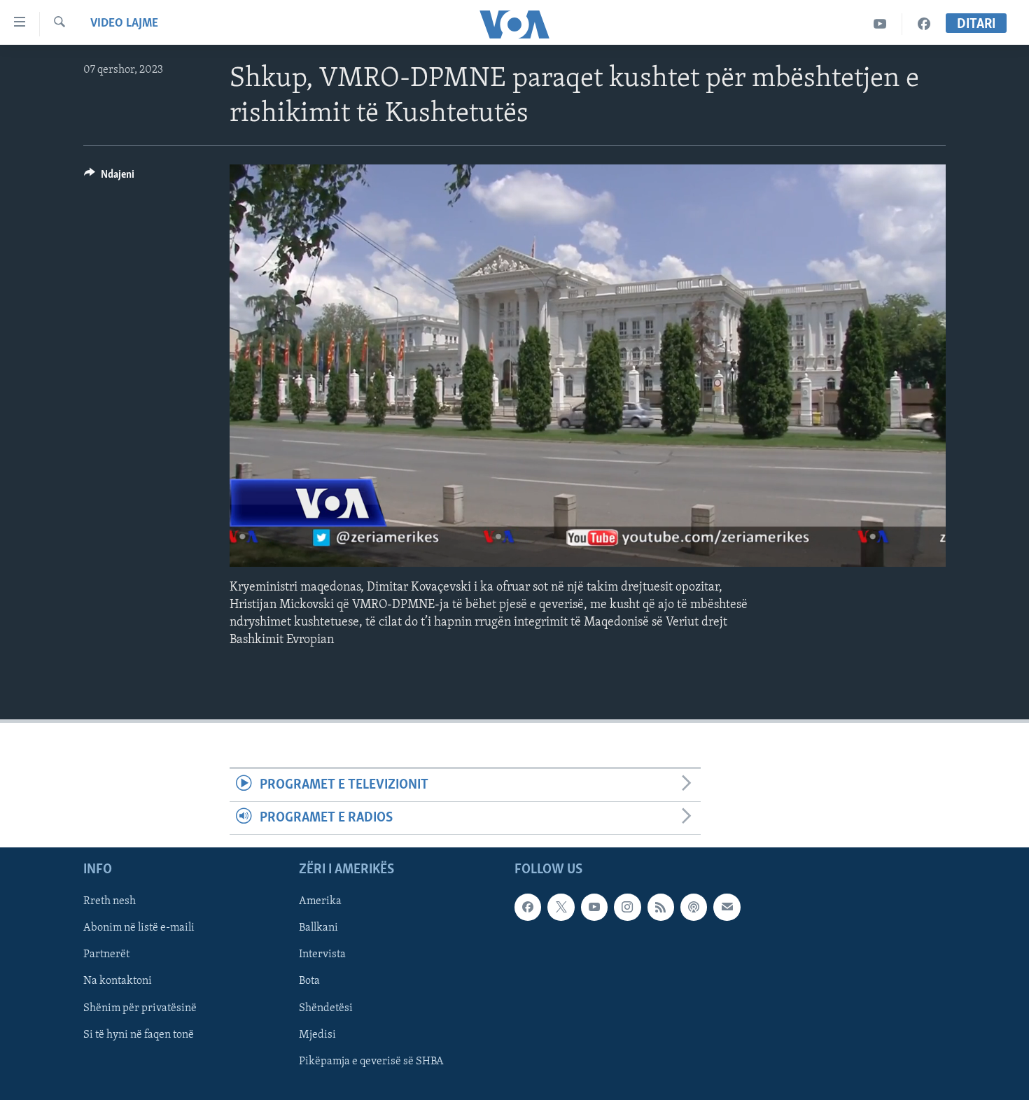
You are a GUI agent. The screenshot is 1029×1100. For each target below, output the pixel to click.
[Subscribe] (726, 907)
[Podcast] (693, 907)
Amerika (320, 902)
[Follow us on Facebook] (527, 907)
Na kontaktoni (117, 981)
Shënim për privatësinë (140, 1008)
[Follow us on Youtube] (594, 907)
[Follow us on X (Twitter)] (560, 907)
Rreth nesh (109, 902)
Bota (309, 981)
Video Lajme (124, 23)
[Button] (109, 177)
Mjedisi (317, 1035)
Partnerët (106, 955)
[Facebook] (924, 24)
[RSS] (661, 907)
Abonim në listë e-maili (139, 928)
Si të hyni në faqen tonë (138, 1035)
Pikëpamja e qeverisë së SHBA (371, 1061)
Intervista (322, 955)
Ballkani (318, 928)
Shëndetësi (326, 1008)
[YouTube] (880, 24)
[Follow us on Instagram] (627, 907)
